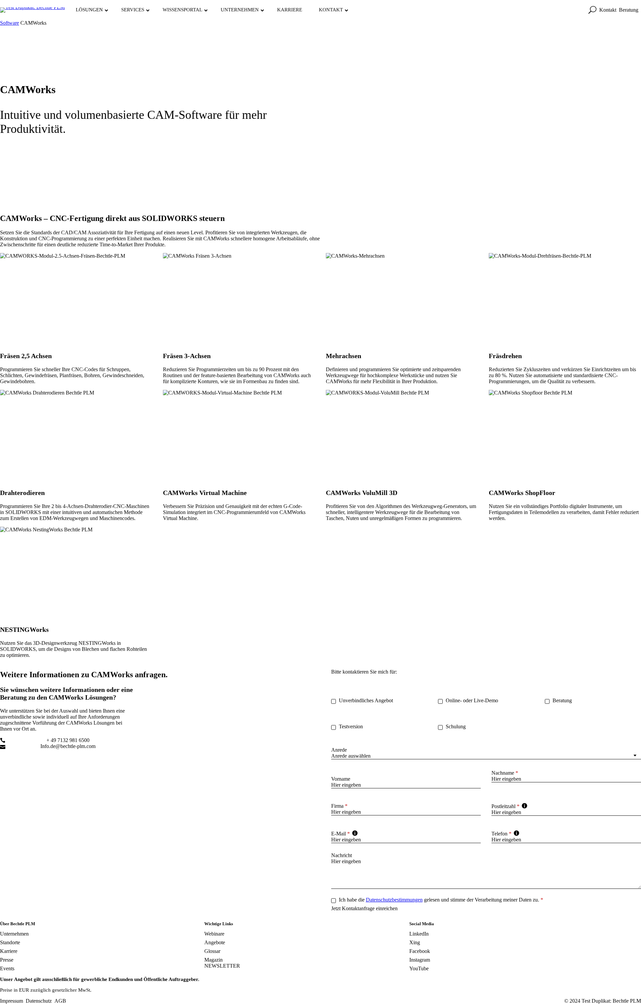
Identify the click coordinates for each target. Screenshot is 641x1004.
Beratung (628, 10)
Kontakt (607, 10)
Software (9, 23)
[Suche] (592, 10)
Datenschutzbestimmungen (394, 900)
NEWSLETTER (222, 966)
